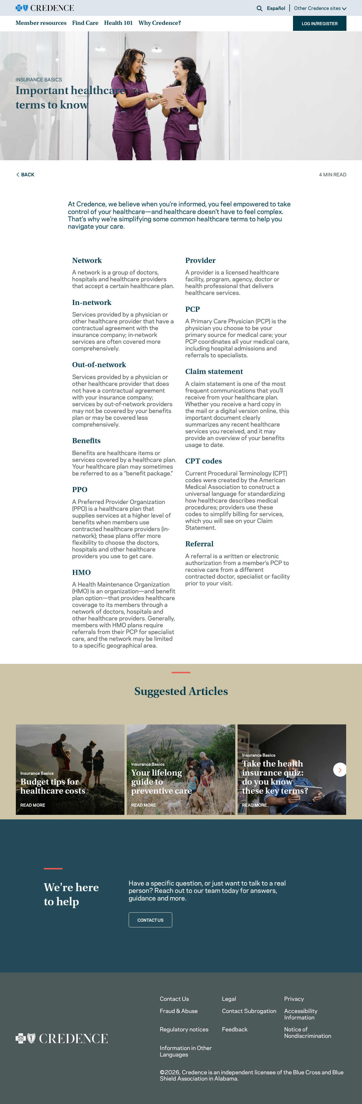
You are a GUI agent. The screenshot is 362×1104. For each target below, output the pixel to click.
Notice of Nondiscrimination (307, 1032)
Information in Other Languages (186, 1050)
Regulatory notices (184, 1029)
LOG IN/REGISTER (320, 23)
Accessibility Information (301, 1013)
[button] (259, 8)
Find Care (85, 23)
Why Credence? (160, 23)
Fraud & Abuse (179, 1010)
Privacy (294, 998)
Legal (229, 998)
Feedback (235, 1029)
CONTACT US (150, 920)
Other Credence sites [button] (318, 8)
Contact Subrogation (249, 1010)
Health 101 (118, 23)
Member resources (41, 23)
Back (28, 174)
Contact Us (174, 998)
